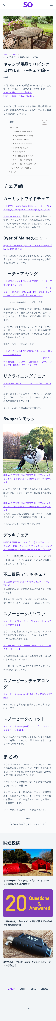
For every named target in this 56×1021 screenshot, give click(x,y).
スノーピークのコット (24, 168)
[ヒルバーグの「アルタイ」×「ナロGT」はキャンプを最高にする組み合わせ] (28, 862)
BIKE (33, 988)
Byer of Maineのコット (24, 135)
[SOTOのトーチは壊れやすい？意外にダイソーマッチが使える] (28, 944)
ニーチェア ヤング (22, 140)
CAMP (5, 77)
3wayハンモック (21, 148)
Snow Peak (17, 824)
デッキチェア (20, 152)
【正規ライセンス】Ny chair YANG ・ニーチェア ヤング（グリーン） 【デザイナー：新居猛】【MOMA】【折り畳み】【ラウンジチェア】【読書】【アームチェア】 (27, 288)
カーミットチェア (12, 216)
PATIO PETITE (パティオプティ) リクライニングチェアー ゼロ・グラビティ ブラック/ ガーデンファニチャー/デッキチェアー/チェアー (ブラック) (27, 546)
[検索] (4, 5)
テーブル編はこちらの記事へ (17, 92)
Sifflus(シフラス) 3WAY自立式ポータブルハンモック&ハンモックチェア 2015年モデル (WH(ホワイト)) (27, 479)
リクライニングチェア (24, 144)
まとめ (13, 172)
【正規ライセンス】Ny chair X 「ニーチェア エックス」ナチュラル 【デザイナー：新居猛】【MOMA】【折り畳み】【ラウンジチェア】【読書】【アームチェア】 (27, 358)
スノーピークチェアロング (25, 164)
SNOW (44, 988)
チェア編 (14, 127)
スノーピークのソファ (23, 160)
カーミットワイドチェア (24, 131)
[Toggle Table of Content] (43, 122)
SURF (23, 988)
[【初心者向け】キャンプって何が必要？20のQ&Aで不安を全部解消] (28, 903)
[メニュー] (51, 5)
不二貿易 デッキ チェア (24, 156)
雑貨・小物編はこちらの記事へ (18, 96)
